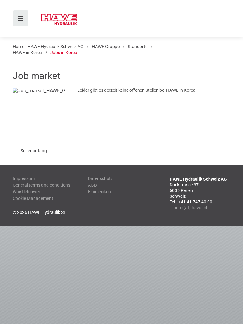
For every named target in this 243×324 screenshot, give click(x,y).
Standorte (137, 46)
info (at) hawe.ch (192, 207)
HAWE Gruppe (106, 46)
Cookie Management (33, 198)
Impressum (24, 178)
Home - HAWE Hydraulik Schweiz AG (48, 46)
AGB (92, 185)
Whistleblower (26, 192)
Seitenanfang (34, 150)
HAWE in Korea (27, 52)
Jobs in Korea (63, 52)
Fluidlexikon (99, 192)
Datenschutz (100, 178)
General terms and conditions (41, 185)
